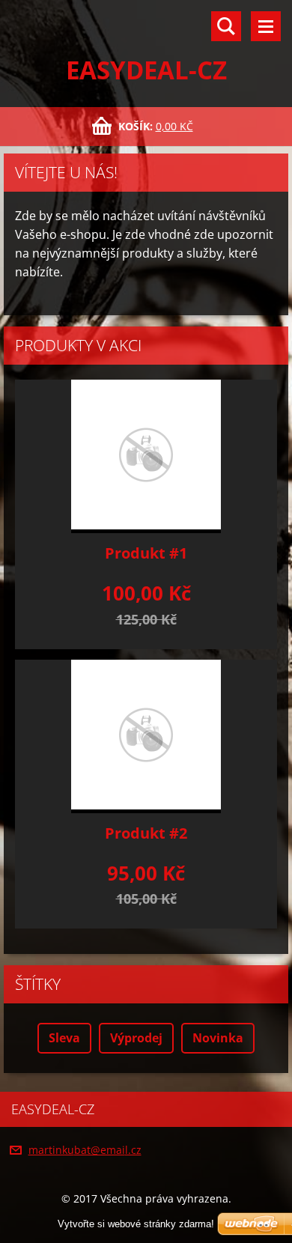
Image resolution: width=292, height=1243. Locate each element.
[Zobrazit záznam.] (146, 456)
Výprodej (136, 1038)
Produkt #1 (146, 553)
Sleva (64, 1038)
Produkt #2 (146, 833)
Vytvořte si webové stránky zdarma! (136, 1224)
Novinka (217, 1038)
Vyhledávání (226, 26)
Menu (266, 26)
